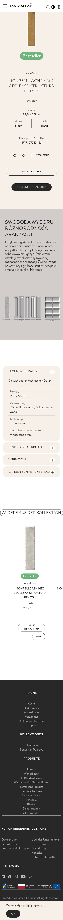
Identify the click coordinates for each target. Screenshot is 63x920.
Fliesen (31, 769)
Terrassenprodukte (31, 787)
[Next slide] (38, 636)
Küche (32, 703)
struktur (29, 603)
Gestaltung (39, 848)
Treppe (31, 725)
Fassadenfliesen (32, 795)
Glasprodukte (31, 813)
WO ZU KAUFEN (32, 171)
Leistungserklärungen (15, 848)
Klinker (31, 804)
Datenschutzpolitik (43, 857)
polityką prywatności (34, 905)
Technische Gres (31, 791)
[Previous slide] (24, 636)
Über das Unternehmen (46, 839)
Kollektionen (31, 745)
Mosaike (31, 800)
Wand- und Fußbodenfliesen (31, 782)
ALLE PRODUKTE (31, 627)
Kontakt (37, 853)
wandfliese (30, 583)
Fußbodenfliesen (31, 778)
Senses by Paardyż (31, 750)
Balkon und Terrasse (31, 721)
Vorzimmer (31, 717)
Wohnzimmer (31, 712)
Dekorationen (31, 808)
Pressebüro (39, 844)
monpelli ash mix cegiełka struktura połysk (29, 593)
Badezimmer (31, 708)
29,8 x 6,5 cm (31, 114)
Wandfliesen (31, 774)
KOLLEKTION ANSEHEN (32, 187)
